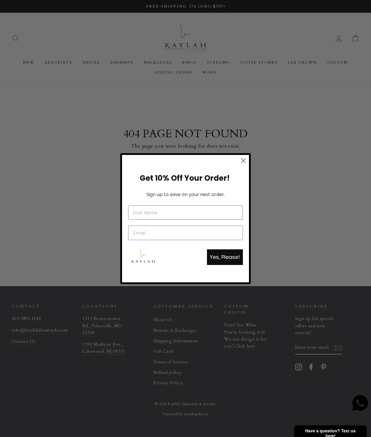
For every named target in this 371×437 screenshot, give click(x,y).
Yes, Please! (225, 257)
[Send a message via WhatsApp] (360, 403)
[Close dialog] (243, 161)
